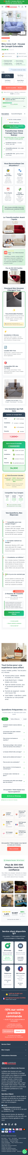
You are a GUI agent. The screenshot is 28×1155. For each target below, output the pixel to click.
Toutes (5, 719)
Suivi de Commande (13, 1139)
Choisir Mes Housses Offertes (14, 613)
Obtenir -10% (20, 1031)
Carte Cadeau (4, 1139)
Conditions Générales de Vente (8, 1151)
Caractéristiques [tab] (16, 114)
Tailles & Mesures (15, 719)
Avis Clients (14, 1138)
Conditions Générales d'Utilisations (9, 1149)
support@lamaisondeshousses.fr (20, 959)
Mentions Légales (21, 1151)
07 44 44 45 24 (7, 981)
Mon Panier (4, 1138)
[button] (25, 6)
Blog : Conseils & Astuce (17, 1142)
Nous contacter (14, 849)
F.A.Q (9, 1138)
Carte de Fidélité (22, 1138)
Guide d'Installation (5, 1142)
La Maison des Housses (10, 1135)
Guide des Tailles (14, 1141)
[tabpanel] (14, 373)
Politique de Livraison (6, 1147)
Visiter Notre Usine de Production (9, 1145)
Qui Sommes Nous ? (6, 1144)
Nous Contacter (5, 1141)
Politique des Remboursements (8, 1148)
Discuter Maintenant (7, 958)
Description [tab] (5, 114)
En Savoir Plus (20, 984)
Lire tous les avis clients (13, 919)
